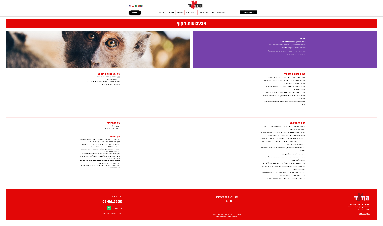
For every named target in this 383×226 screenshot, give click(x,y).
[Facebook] (224, 201)
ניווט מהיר (135, 13)
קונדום (109, 79)
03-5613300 (112, 201)
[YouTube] (231, 201)
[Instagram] (227, 201)
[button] (221, 12)
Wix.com (234, 217)
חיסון (118, 77)
